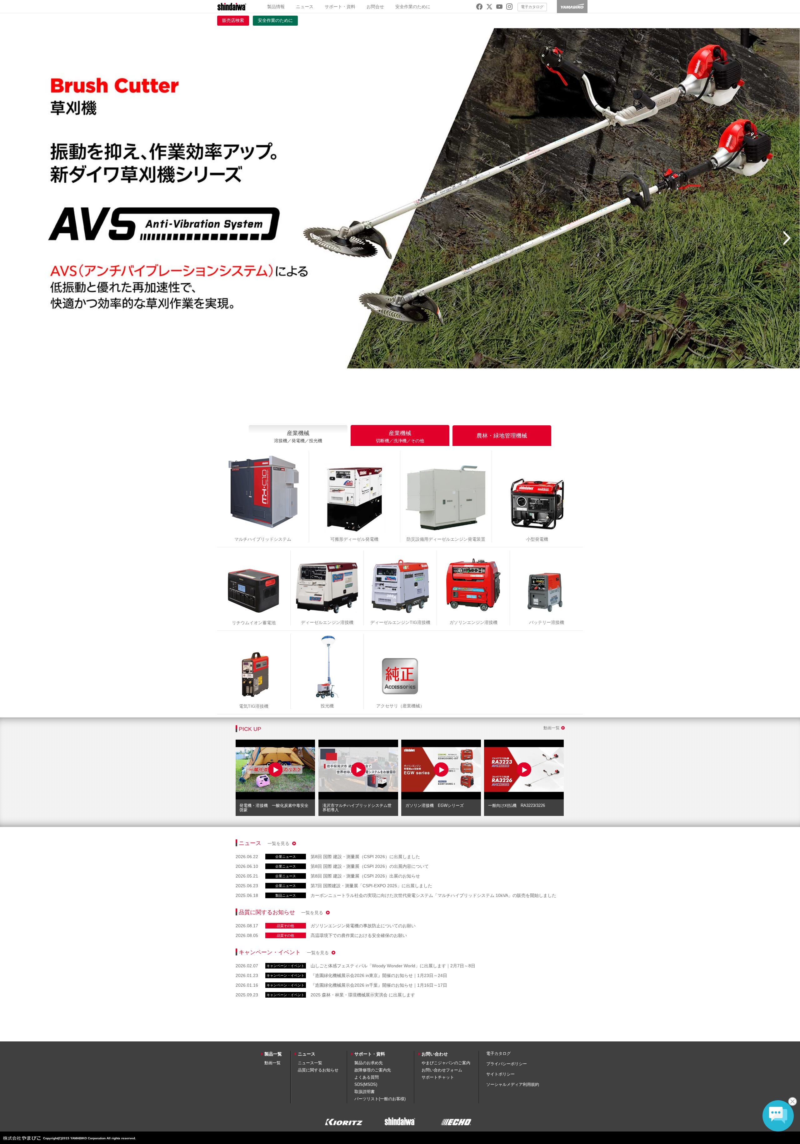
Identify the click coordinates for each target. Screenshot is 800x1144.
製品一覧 (273, 1053)
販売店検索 (233, 20)
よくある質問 (366, 1077)
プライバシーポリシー (506, 1063)
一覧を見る (279, 843)
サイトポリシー (500, 1074)
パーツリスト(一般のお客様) (380, 1098)
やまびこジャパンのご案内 (446, 1062)
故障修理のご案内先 (372, 1070)
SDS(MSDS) (365, 1084)
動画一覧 (551, 728)
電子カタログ (532, 7)
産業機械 (298, 436)
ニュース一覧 (310, 1062)
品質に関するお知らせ (318, 1070)
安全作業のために (412, 6)
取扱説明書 (364, 1091)
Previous (13, 238)
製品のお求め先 (368, 1062)
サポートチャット (438, 1077)
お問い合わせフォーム (442, 1070)
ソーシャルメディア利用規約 (512, 1084)
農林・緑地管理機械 (502, 436)
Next (787, 238)
